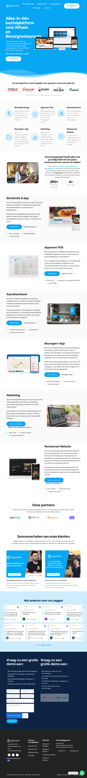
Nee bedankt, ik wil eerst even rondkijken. (55, 412)
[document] (43, 389)
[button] (83, 365)
